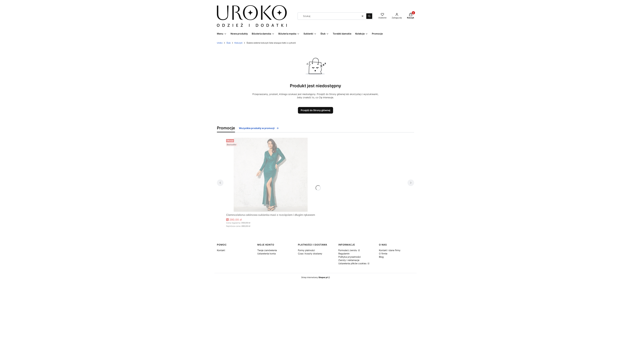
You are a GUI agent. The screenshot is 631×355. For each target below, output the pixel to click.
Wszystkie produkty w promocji (257, 128)
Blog (381, 256)
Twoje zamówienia (267, 250)
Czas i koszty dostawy (310, 253)
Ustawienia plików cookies (352, 263)
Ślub (228, 43)
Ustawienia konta (266, 253)
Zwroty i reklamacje (348, 260)
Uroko (219, 43)
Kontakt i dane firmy (389, 250)
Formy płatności (306, 250)
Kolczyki (238, 43)
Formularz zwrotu (348, 250)
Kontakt (221, 250)
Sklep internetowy (314, 277)
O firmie (383, 253)
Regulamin (344, 253)
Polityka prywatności (349, 256)
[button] (369, 16)
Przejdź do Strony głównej (315, 110)
